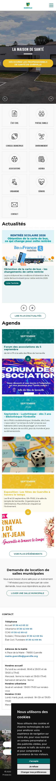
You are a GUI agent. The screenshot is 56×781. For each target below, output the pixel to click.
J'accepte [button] (33, 761)
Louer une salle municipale (27, 593)
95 (31, 629)
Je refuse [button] (33, 766)
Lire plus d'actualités (28, 316)
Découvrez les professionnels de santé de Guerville (28, 63)
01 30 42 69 (23, 629)
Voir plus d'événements (28, 554)
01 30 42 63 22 (20, 625)
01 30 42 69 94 (35, 636)
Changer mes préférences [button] (33, 772)
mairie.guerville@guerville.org (21, 656)
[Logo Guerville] (28, 5)
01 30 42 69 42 (19, 632)
